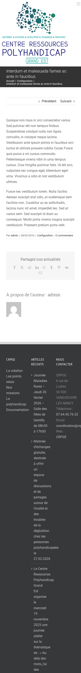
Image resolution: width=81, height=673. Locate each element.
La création (14, 371)
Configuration (45, 235)
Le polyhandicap (15, 401)
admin (14, 235)
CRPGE (61, 437)
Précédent (49, 101)
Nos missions (13, 390)
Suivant (65, 101)
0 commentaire (64, 235)
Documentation (15, 410)
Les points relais (13, 379)
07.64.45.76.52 (67, 414)
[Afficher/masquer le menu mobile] (79, 4)
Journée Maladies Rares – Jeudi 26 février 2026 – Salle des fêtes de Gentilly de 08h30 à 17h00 (40, 403)
